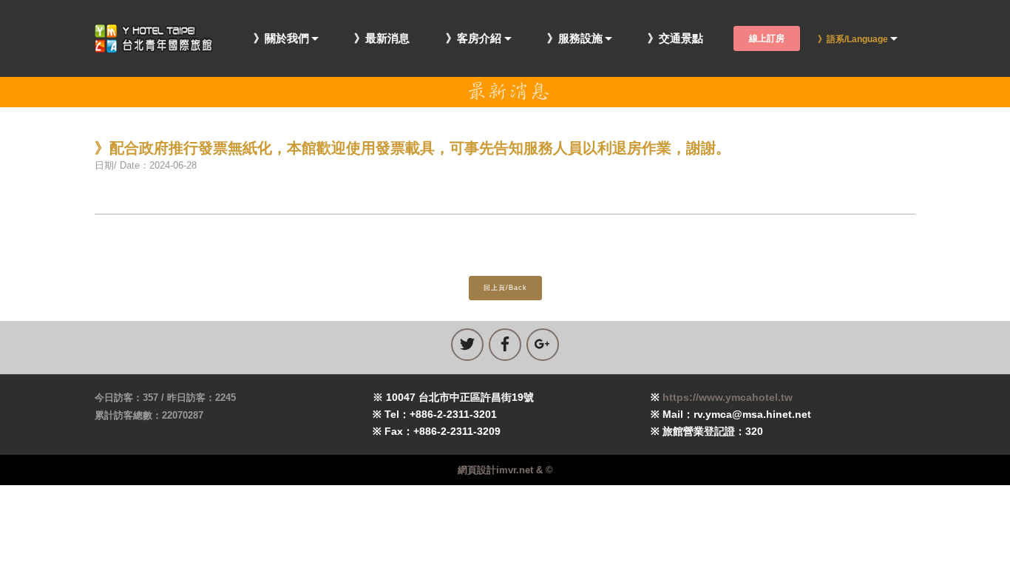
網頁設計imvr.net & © (505, 470)
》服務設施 (575, 38)
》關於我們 (281, 38)
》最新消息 (382, 38)
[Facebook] (505, 344)
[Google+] (542, 344)
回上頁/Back (505, 287)
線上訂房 (766, 38)
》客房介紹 (473, 38)
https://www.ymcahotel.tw (727, 397)
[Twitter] (467, 344)
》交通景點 (675, 38)
